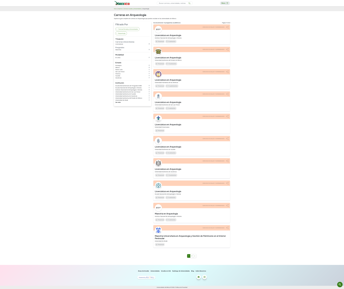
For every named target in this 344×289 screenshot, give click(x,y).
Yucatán (117, 76)
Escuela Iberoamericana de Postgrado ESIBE (128, 86)
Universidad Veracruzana (162, 127)
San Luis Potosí (119, 71)
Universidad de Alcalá (121, 100)
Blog (192, 271)
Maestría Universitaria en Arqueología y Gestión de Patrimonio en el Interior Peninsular (190, 237)
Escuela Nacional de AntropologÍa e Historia (128, 88)
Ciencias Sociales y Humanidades (132, 8)
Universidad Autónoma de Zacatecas (126, 96)
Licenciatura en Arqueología (168, 35)
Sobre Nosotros (201, 271)
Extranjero (118, 65)
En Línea (117, 57)
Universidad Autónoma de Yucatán (125, 94)
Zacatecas (118, 78)
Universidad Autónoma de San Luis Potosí (127, 92)
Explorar (120, 8)
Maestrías (118, 50)
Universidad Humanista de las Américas (166, 82)
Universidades (155, 271)
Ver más (118, 102)
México (117, 67)
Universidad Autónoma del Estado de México (128, 98)
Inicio (115, 8)
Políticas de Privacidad (181, 287)
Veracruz (117, 74)
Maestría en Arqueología (166, 213)
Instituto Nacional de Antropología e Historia (128, 90)
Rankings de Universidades (181, 271)
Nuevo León (119, 69)
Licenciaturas (119, 44)
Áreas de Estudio (143, 271)
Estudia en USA (166, 271)
